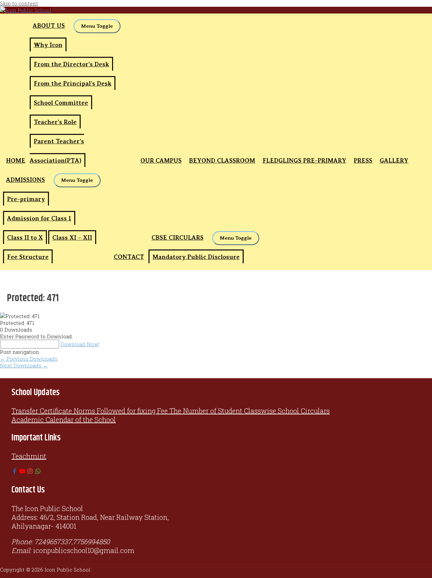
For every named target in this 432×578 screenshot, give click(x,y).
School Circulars (304, 410)
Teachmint (28, 456)
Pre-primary (26, 199)
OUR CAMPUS (161, 160)
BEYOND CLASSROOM (222, 160)
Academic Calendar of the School (63, 419)
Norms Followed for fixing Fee (121, 410)
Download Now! (79, 344)
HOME (15, 160)
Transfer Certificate (41, 410)
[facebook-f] (14, 471)
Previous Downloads (28, 358)
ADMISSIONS (25, 179)
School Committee (61, 102)
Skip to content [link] (19, 3)
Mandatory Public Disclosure (196, 257)
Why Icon (48, 45)
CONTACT (129, 257)
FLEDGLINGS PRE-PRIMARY (304, 160)
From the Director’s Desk (71, 64)
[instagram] (30, 471)
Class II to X (25, 237)
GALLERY (394, 160)
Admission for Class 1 (39, 218)
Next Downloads (24, 365)
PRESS (363, 160)
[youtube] (22, 471)
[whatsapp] (38, 471)
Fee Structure (28, 257)
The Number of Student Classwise (222, 410)
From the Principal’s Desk (72, 83)
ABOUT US (49, 25)
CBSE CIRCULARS (178, 237)
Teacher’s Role (55, 122)
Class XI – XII (72, 237)
